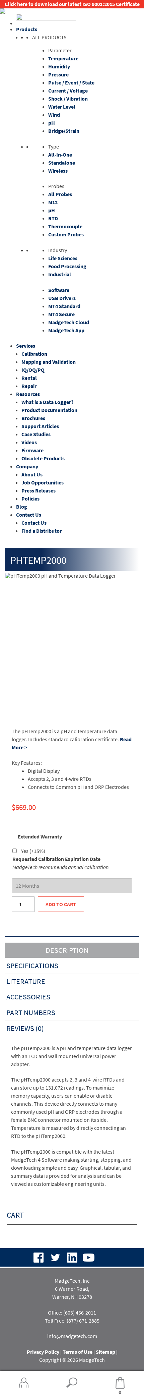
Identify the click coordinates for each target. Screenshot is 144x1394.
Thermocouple (65, 226)
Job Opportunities (42, 482)
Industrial (59, 274)
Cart (109, 1383)
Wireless (58, 170)
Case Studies (36, 434)
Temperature (63, 58)
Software (58, 290)
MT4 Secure (61, 314)
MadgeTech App (66, 330)
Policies (30, 498)
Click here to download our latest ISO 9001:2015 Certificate (72, 4)
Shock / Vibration (68, 98)
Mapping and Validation (48, 361)
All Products (49, 37)
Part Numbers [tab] (30, 1012)
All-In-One (60, 154)
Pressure (58, 74)
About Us (32, 474)
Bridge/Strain (63, 130)
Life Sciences (62, 258)
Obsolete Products (43, 458)
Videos (29, 442)
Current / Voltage (68, 90)
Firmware (32, 450)
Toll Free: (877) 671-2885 (72, 1320)
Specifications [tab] (32, 965)
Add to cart (61, 904)
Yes (33, 851)
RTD (53, 218)
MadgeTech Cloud (68, 322)
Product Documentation (49, 410)
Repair (29, 386)
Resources (28, 394)
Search (72, 1382)
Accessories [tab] (28, 996)
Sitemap (105, 1351)
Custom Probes (66, 234)
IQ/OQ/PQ (33, 369)
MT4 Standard (64, 306)
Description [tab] (67, 950)
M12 (53, 202)
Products (26, 29)
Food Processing (67, 266)
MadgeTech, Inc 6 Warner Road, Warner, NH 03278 (72, 1288)
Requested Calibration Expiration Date (56, 859)
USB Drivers (62, 298)
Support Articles (40, 426)
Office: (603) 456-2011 (72, 1312)
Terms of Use (77, 1351)
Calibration (34, 353)
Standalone (61, 162)
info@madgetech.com (72, 1336)
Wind (54, 114)
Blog (21, 506)
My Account (24, 1382)
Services (25, 345)
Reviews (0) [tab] (25, 1028)
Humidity (59, 66)
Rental (29, 377)
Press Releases (38, 490)
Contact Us (28, 514)
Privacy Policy (43, 1351)
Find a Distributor (41, 530)
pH (51, 122)
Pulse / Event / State (71, 82)
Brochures (33, 418)
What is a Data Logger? (47, 402)
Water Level (61, 106)
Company (27, 466)
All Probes (60, 194)
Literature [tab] (25, 981)
